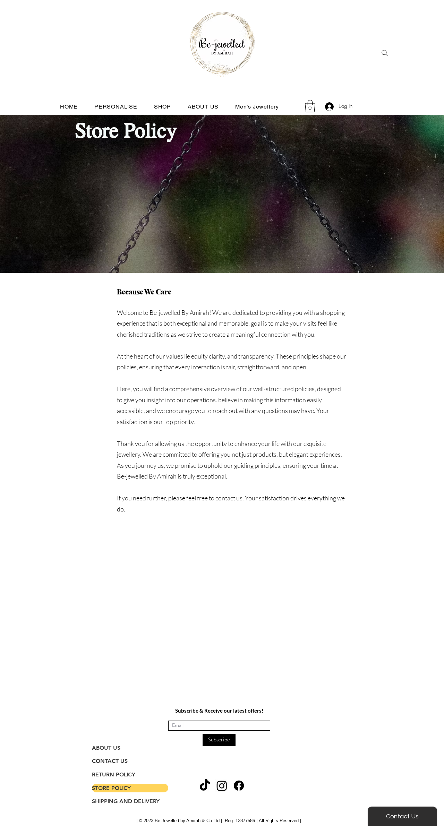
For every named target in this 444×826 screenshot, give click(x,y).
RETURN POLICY (113, 774)
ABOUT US (106, 748)
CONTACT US (110, 761)
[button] (310, 106)
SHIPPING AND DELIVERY (126, 801)
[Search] (384, 53)
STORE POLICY (111, 788)
